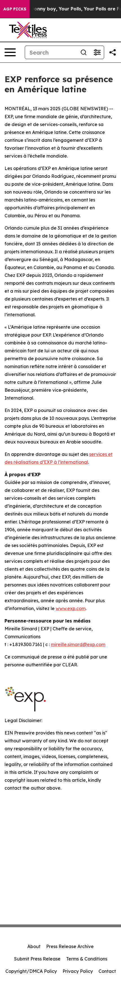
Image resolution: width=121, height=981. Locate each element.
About (34, 946)
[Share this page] (112, 52)
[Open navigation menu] (10, 52)
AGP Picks (14, 9)
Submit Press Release (37, 959)
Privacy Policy (77, 971)
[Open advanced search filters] (97, 52)
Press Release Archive (70, 946)
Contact (107, 971)
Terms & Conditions (86, 959)
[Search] (83, 52)
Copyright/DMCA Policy (31, 971)
